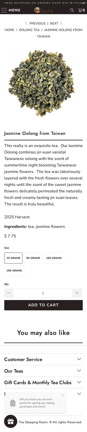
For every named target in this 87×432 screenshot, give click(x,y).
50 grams (33, 258)
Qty (6, 284)
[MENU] (2, 10)
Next (54, 23)
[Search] (72, 10)
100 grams (54, 258)
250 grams (14, 270)
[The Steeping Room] (43, 10)
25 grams (13, 258)
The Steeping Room (33, 422)
